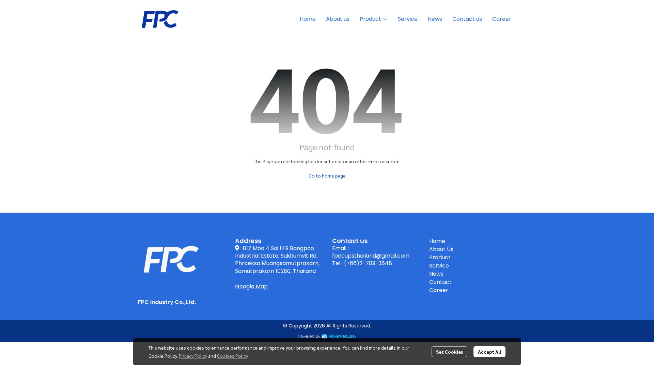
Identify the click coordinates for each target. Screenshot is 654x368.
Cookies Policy (232, 356)
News (436, 274)
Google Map (251, 286)
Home (437, 241)
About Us (441, 249)
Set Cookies (449, 352)
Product (440, 257)
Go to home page (327, 175)
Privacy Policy (193, 356)
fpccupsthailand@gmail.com (370, 256)
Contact (440, 282)
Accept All (489, 352)
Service (439, 266)
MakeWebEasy (342, 336)
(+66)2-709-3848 (368, 263)
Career (438, 290)
